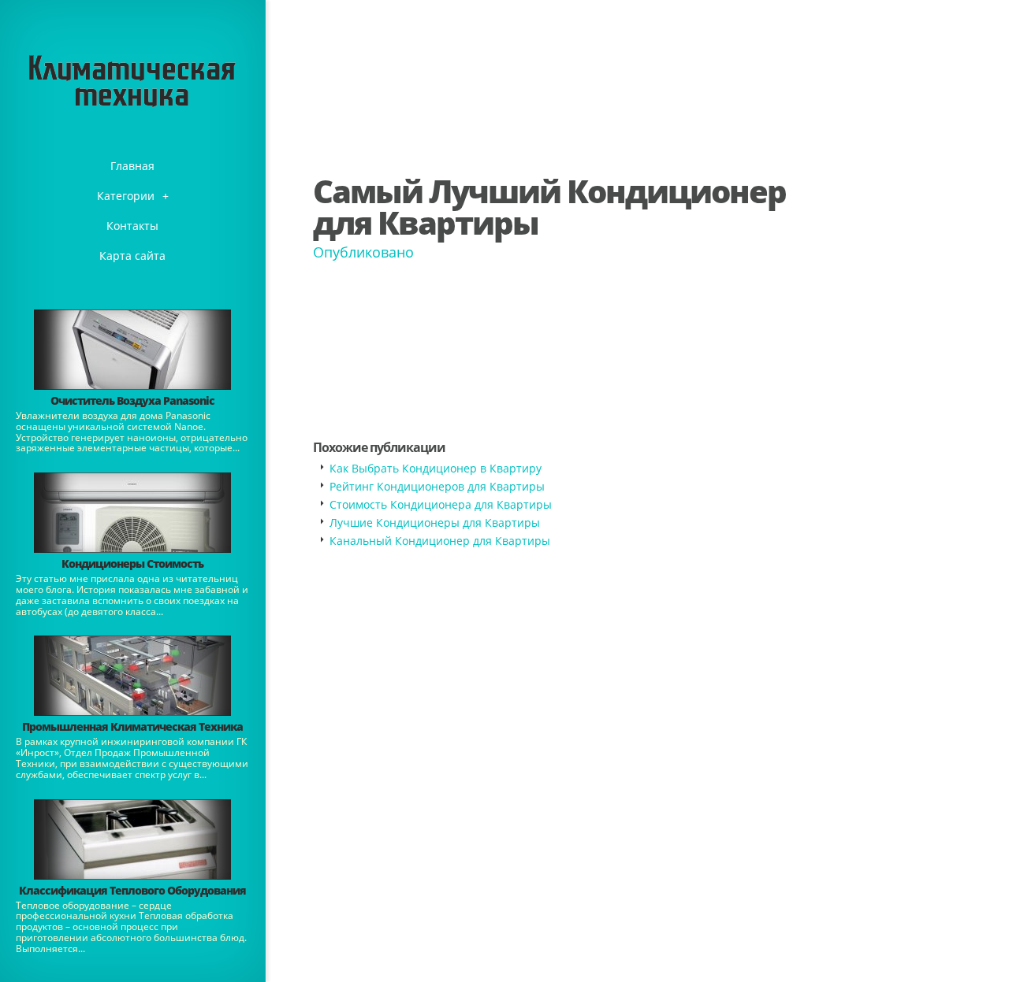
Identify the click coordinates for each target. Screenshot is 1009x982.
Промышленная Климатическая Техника (132, 726)
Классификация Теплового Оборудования (132, 890)
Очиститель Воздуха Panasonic (132, 400)
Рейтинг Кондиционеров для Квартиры (437, 486)
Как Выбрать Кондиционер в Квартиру (436, 468)
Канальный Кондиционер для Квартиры (440, 540)
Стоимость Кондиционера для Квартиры (441, 504)
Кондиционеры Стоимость (132, 563)
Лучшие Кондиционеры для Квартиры (435, 522)
